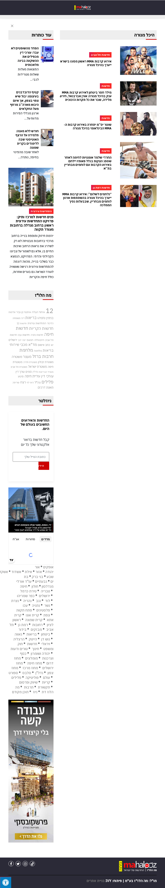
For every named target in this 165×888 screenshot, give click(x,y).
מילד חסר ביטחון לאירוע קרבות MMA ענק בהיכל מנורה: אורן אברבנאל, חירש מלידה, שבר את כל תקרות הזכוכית (85, 96)
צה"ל (38, 382)
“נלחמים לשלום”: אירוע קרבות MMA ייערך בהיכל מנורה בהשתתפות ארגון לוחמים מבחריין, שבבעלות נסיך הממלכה (87, 199)
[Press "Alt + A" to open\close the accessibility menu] (5, 882)
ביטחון (45, 634)
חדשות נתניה (37, 334)
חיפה (23, 586)
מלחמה (38, 350)
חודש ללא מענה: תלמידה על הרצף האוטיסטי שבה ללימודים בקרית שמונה (27, 139)
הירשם (41, 465)
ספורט (13, 673)
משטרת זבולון (45, 362)
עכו (25, 605)
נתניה (36, 605)
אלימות (12, 312)
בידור (22, 629)
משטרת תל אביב (19, 366)
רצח (23, 382)
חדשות (32, 644)
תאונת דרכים (45, 387)
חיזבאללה (39, 340)
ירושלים (13, 340)
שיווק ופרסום (28, 682)
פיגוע (21, 376)
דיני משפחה (18, 318)
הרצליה (18, 639)
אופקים (48, 567)
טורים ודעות (19, 649)
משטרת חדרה (30, 362)
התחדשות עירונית (37, 323)
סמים (29, 372)
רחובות (37, 625)
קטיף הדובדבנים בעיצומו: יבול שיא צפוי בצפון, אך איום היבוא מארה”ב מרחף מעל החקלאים (24, 100)
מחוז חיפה (34, 663)
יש (52, 344)
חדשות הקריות (41, 328)
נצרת (15, 601)
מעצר (27, 356)
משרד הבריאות (46, 371)
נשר (47, 605)
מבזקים (36, 629)
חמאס (30, 340)
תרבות (29, 687)
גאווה (18, 634)
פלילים (47, 382)
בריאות (31, 317)
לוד (47, 601)
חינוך (35, 649)
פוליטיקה (32, 677)
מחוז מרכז (30, 668)
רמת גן (23, 625)
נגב (38, 601)
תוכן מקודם (20, 692)
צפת (46, 615)
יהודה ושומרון (40, 653)
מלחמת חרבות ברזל (36, 353)
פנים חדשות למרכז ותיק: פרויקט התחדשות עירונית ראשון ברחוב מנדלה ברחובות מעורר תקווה (31, 223)
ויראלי (45, 644)
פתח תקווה (24, 610)
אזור (38, 572)
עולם (46, 677)
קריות (46, 682)
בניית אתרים (96, 881)
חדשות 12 (22, 323)
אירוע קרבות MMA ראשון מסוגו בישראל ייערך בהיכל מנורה (85, 63)
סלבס (26, 673)
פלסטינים (43, 610)
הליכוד (50, 323)
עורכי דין (47, 376)
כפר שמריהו (26, 596)
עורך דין (20, 372)
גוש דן (45, 639)
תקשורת (44, 687)
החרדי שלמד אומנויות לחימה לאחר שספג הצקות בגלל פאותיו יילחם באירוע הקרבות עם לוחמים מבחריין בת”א (88, 163)
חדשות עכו (24, 334)
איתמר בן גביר (23, 312)
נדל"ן (35, 371)
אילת (28, 572)
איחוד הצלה (38, 312)
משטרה (17, 356)
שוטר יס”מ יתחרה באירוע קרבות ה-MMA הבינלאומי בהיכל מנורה (88, 126)
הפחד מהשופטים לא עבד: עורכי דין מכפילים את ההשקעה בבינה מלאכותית (25, 56)
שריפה (15, 382)
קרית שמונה (34, 620)
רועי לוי (30, 382)
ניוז (35, 692)
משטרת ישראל (37, 367)
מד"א (32, 344)
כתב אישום (44, 344)
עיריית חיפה (32, 376)
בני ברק (37, 577)
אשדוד (16, 572)
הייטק (33, 639)
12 (49, 311)
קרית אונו (32, 615)
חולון (35, 586)
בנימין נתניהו (45, 318)
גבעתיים (41, 581)
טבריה (45, 591)
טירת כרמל (28, 591)
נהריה (27, 601)
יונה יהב (22, 340)
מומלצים (31, 658)
